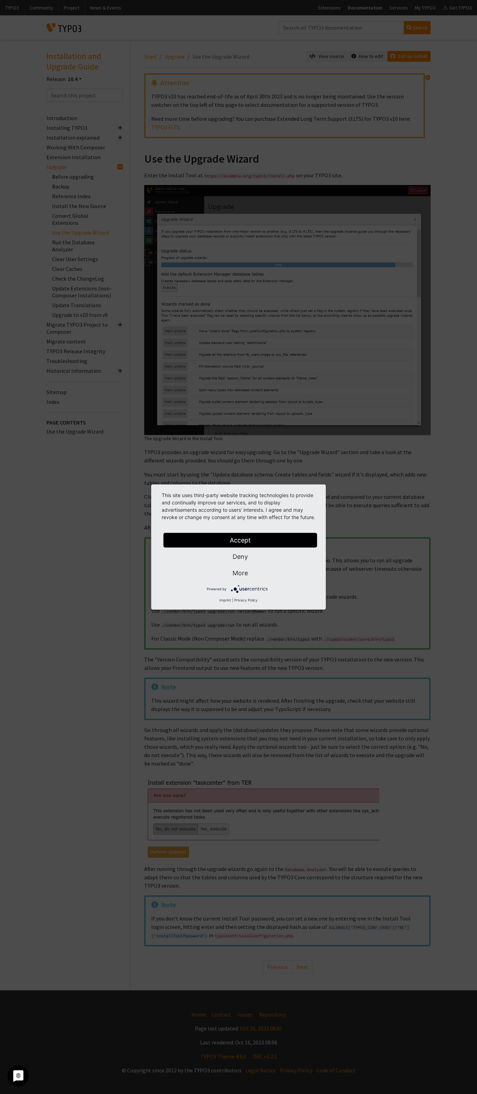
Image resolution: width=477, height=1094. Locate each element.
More (240, 573)
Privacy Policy (246, 600)
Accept (240, 540)
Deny (240, 556)
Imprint (225, 600)
